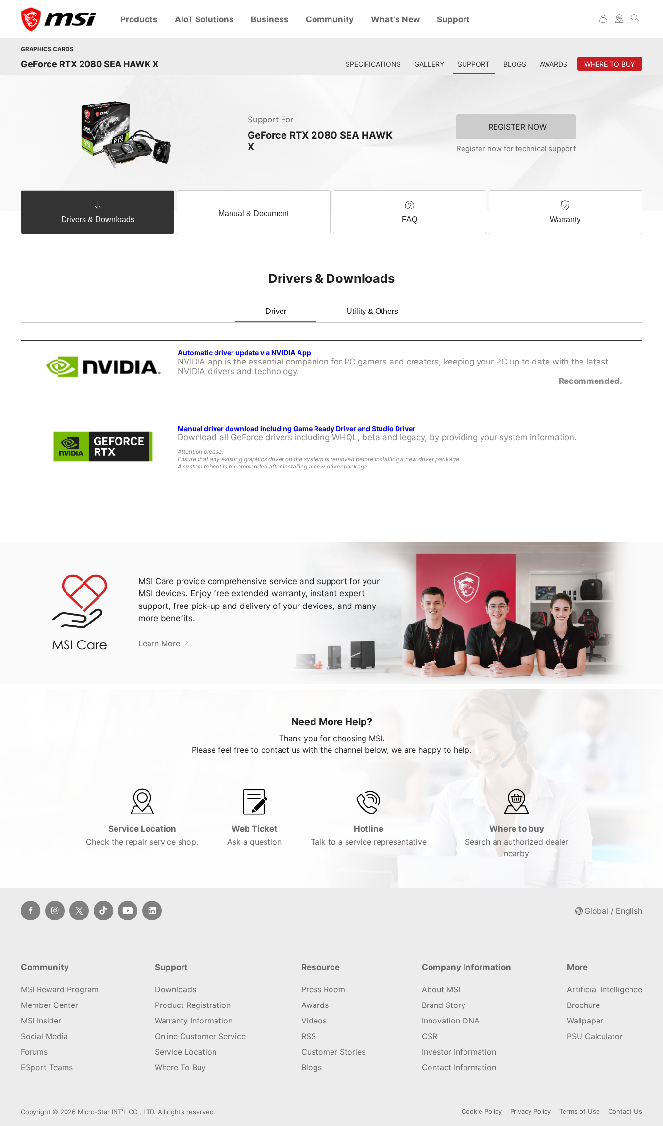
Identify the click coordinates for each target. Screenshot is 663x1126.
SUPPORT (474, 64)
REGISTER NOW (517, 127)
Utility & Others (372, 311)
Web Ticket (254, 835)
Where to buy (516, 841)
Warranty (565, 219)
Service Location (142, 835)
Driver (275, 311)
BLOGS (514, 64)
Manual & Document (253, 213)
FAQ (409, 219)
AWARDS (553, 64)
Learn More (160, 643)
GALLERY (429, 64)
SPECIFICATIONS (373, 64)
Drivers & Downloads (97, 219)
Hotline (369, 835)
